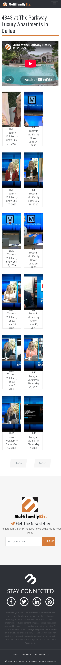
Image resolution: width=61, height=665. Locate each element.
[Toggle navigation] (54, 3)
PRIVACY (27, 654)
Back (18, 463)
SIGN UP (49, 541)
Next (42, 463)
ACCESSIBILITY (42, 654)
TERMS (15, 654)
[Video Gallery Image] (11, 109)
